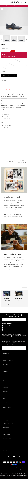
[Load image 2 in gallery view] (14, 39)
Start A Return (5, 364)
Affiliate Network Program (8, 450)
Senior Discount (6, 441)
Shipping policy (18, 469)
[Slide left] (1, 39)
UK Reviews (5, 402)
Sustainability (5, 391)
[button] (22, 2)
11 (5, 68)
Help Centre (5, 357)
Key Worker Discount (7, 431)
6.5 (12, 61)
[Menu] (2, 2)
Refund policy (16, 467)
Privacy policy (22, 467)
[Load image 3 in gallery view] (21, 39)
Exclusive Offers (6, 420)
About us (4, 384)
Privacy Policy (5, 371)
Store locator (5, 387)
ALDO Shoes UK (9, 467)
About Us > (24, 287)
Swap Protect (5, 368)
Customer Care (6, 353)
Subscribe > (14, 347)
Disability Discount (6, 434)
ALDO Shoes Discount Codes (9, 423)
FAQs (4, 398)
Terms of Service (6, 375)
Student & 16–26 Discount (8, 438)
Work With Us (6, 447)
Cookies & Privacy (7, 407)
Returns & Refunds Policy (8, 360)
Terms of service (11, 469)
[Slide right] (26, 39)
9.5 (18, 64)
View (6, 304)
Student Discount (6, 427)
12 (12, 68)
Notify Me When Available (9, 75)
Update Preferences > (7, 411)
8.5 (5, 64)
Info (3, 380)
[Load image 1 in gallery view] (6, 39)
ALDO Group (5, 395)
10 (25, 64)
